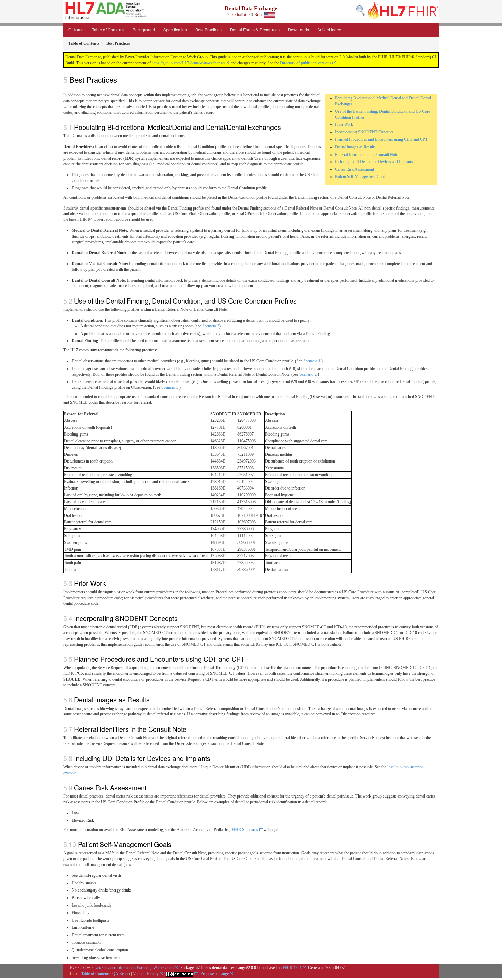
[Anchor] (121, 79)
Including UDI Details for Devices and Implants (374, 161)
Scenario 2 (308, 374)
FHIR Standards (245, 829)
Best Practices (208, 29)
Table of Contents (108, 29)
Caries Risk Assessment (354, 169)
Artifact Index (329, 29)
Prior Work (344, 124)
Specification (175, 29)
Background (144, 29)
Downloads (298, 29)
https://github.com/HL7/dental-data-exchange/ (188, 63)
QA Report (121, 973)
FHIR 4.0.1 (292, 967)
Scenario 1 (311, 361)
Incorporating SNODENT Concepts (364, 132)
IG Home (75, 29)
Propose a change (214, 973)
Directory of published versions (305, 63)
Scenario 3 (210, 326)
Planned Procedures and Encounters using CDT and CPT (381, 139)
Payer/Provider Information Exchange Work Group (132, 967)
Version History (146, 973)
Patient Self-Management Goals (360, 176)
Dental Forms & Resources (255, 29)
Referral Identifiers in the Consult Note (366, 154)
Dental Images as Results (355, 147)
